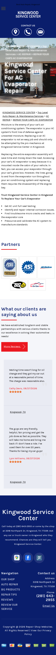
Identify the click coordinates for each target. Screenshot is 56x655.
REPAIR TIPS (9, 594)
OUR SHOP (8, 579)
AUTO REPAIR (9, 584)
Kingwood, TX (18, 412)
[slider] (15, 391)
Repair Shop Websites (39, 626)
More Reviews (12, 346)
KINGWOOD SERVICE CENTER (23, 46)
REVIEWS (7, 599)
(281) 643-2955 (24, 526)
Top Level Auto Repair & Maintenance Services (26, 50)
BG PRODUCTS (10, 589)
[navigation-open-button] (3, 8)
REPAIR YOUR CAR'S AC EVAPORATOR (33, 119)
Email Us (49, 605)
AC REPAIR (24, 54)
